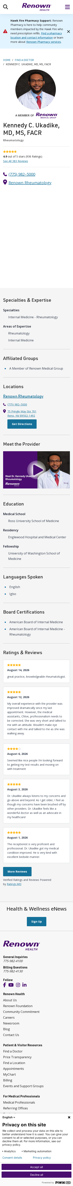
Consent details (12, 1157)
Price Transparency (17, 1057)
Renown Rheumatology (30, 182)
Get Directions (22, 424)
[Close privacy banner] (69, 1117)
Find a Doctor (13, 1051)
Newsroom (11, 1023)
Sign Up (36, 921)
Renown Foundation (18, 1006)
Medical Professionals (19, 1102)
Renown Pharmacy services (43, 42)
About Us (10, 1000)
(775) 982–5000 (22, 174)
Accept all (36, 1167)
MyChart (9, 1074)
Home (7, 60)
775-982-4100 (13, 961)
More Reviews (17, 871)
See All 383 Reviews (15, 161)
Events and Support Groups (23, 1086)
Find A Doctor (24, 60)
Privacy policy (42, 1157)
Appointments (13, 1069)
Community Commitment (21, 1012)
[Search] (5, 6)
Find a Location (14, 1063)
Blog (6, 1029)
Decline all (36, 1174)
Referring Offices (15, 1108)
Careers (9, 1017)
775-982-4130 (13, 971)
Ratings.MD (14, 884)
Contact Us (11, 1035)
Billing (7, 1080)
